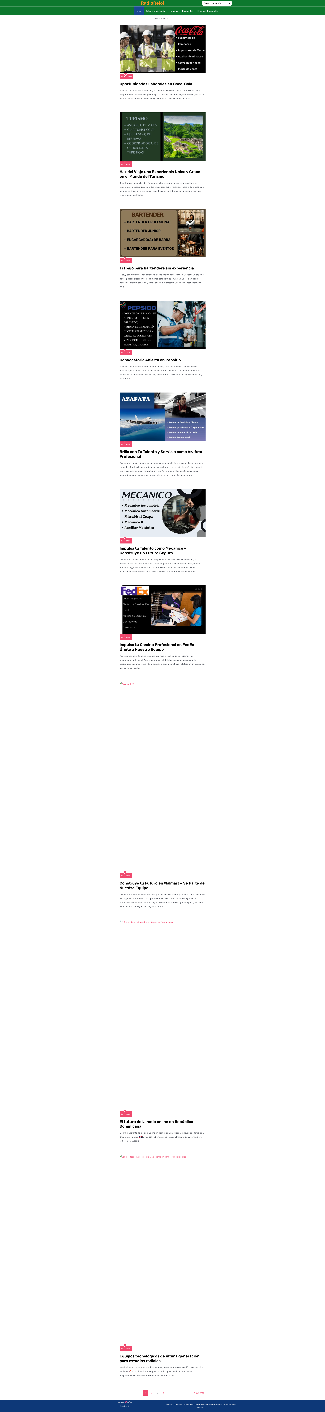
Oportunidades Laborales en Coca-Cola (156, 84)
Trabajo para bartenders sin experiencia (157, 268)
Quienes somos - (190, 1404)
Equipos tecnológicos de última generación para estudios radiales (159, 1358)
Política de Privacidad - (227, 1404)
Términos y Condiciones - (175, 1404)
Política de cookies (202, 1404)
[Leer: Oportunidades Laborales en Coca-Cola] (163, 48)
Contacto (200, 1407)
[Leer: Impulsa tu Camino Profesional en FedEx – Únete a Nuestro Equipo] (163, 609)
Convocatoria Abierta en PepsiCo (150, 360)
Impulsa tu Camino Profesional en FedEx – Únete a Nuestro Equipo (158, 647)
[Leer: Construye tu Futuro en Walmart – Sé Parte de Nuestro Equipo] (163, 777)
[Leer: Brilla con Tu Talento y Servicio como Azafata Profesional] (163, 416)
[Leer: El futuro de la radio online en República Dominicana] (163, 1015)
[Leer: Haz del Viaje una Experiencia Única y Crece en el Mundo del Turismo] (163, 136)
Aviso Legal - (214, 1404)
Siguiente (200, 1392)
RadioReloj (152, 3)
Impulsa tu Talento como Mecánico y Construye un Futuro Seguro (153, 550)
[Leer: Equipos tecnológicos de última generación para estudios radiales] (163, 1249)
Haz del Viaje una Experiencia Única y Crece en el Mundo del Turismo (160, 174)
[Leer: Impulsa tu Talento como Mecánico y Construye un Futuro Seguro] (163, 513)
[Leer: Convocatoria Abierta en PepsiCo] (163, 324)
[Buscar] (229, 3)
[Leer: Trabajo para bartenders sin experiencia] (163, 233)
